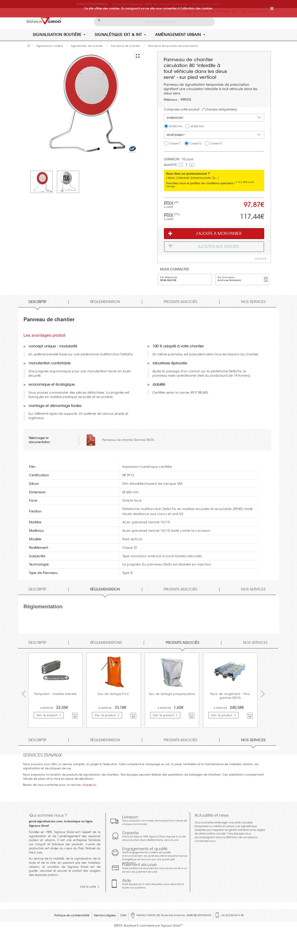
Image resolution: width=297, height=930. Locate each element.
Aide (153, 883)
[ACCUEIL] (28, 45)
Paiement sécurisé (154, 867)
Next (264, 694)
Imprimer (260, 258)
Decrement (178, 165)
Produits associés (180, 302)
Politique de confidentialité (71, 915)
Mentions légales (105, 915)
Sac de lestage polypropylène (172, 694)
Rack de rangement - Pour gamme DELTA (230, 696)
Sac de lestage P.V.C (113, 694)
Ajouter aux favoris (218, 246)
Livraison (154, 820)
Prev (25, 694)
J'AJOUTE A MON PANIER (219, 233)
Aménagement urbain (178, 34)
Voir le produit (47, 715)
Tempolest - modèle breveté (55, 694)
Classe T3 (216, 143)
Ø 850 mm (197, 126)
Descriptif (37, 302)
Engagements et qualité (154, 855)
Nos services (253, 302)
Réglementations (106, 643)
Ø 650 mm (175, 126)
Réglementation (105, 302)
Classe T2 (196, 143)
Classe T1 (175, 143)
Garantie (154, 836)
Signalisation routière (57, 34)
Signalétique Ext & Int (118, 34)
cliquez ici (89, 785)
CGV (123, 915)
